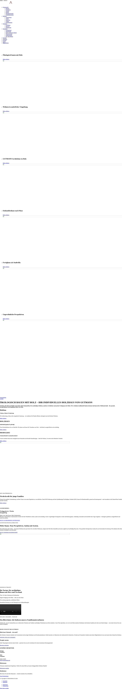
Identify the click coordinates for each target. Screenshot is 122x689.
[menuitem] (62, 11)
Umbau (7, 21)
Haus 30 (7, 26)
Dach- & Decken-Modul (11, 32)
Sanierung (8, 20)
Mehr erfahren (6, 59)
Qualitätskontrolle (10, 15)
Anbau (7, 18)
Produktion (8, 9)
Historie (7, 8)
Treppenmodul (9, 34)
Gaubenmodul (9, 35)
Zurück (1, 397)
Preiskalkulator (9, 22)
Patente (7, 12)
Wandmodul (8, 31)
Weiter (4, 397)
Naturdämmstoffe (9, 13)
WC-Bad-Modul (9, 36)
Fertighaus (8, 25)
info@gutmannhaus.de (5, 660)
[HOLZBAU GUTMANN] (8, 4)
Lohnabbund (8, 30)
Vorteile (7, 11)
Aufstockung (8, 17)
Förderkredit (8, 27)
